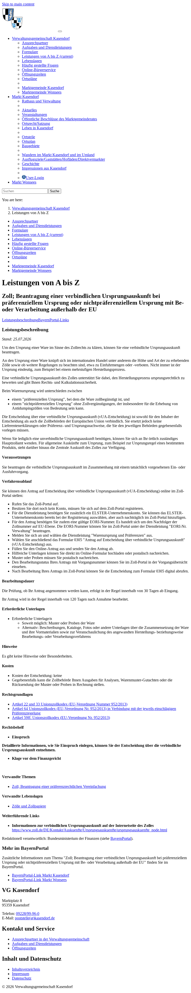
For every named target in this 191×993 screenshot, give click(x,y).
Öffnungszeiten (24, 948)
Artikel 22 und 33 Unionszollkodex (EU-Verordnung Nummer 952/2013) (69, 704)
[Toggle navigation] (60, 31)
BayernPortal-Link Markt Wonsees (39, 880)
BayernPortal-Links (53, 320)
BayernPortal (120, 838)
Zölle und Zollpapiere (29, 806)
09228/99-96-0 (27, 913)
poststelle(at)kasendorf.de (35, 918)
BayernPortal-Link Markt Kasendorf (40, 875)
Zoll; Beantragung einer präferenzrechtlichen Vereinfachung (59, 786)
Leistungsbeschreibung (20, 320)
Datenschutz (21, 978)
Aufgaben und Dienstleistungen (37, 944)
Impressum (20, 974)
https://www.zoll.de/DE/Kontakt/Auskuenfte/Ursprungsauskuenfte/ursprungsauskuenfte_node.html (89, 830)
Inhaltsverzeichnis (26, 969)
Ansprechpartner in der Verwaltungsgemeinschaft (50, 939)
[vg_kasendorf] (30, 30)
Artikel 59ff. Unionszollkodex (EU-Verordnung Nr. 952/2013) (61, 717)
